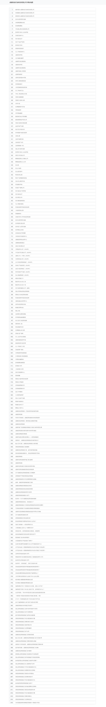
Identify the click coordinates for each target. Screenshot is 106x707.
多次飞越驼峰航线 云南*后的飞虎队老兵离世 (26, 602)
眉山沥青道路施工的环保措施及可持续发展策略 (27, 657)
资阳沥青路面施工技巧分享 (22, 631)
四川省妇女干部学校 (20, 191)
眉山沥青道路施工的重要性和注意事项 (25, 670)
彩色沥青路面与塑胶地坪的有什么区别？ (25, 521)
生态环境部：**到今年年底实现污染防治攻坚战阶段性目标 (30, 592)
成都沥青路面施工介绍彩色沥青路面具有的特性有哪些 (29, 505)
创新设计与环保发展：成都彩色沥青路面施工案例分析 (29, 644)
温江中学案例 (18, 392)
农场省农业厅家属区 (20, 233)
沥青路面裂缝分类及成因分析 (22, 518)
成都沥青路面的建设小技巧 (22, 495)
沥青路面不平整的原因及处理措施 (24, 476)
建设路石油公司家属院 (21, 116)
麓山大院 (17, 311)
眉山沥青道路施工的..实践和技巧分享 (24, 664)
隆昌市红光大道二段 (20, 281)
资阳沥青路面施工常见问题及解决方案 (25, 618)
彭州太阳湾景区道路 (20, 19)
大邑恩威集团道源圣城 (21, 87)
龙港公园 (17, 136)
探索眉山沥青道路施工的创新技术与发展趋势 (27, 654)
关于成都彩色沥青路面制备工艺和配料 (25, 472)
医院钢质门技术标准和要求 (22, 537)
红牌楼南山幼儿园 (20, 330)
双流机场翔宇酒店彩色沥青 (22, 207)
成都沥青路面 (18, 456)
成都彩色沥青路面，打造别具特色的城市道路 (27, 411)
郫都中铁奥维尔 (19, 401)
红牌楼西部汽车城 (20, 107)
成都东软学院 (18, 55)
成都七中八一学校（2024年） (23, 255)
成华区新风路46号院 (20, 77)
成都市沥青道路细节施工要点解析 (24, 460)
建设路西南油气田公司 (21, 119)
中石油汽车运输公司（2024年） (23, 252)
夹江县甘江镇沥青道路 (21, 320)
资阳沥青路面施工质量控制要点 (23, 696)
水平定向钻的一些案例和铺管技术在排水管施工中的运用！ (30, 547)
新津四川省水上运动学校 (21, 32)
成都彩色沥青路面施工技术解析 (23, 651)
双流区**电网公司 (19, 187)
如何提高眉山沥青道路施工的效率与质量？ (26, 660)
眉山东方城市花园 (20, 149)
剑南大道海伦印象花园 (21, 123)
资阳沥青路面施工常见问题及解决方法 (25, 680)
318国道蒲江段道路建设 (21, 356)
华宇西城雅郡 (18, 113)
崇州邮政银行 (18, 84)
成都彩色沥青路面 (20, 424)
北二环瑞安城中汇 (20, 51)
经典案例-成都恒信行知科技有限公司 (24, 13)
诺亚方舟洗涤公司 (20, 155)
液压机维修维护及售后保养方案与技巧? (25, 534)
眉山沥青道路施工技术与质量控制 (24, 612)
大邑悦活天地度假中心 (21, 236)
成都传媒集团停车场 (20, 340)
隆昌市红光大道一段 (20, 285)
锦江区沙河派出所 (20, 129)
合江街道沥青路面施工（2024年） (24, 262)
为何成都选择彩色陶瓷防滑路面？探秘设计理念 (27, 702)
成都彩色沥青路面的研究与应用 (23, 492)
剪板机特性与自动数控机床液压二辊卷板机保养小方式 (29, 557)
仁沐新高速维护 (19, 395)
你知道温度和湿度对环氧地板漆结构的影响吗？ (27, 566)
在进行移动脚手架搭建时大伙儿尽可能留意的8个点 (28, 544)
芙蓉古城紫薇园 (19, 97)
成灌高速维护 (18, 74)
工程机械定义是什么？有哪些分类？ (24, 528)
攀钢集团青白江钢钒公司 (21, 158)
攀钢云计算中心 (19, 408)
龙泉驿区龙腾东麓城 (20, 314)
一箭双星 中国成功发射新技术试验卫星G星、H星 (28, 596)
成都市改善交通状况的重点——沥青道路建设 (27, 437)
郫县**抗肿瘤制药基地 (21, 178)
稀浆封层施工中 (19, 278)
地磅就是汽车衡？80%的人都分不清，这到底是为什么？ (29, 589)
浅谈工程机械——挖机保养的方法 (24, 524)
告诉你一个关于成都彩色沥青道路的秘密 (25, 498)
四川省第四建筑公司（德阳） (22, 288)
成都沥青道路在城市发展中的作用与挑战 (25, 430)
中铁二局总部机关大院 (21, 94)
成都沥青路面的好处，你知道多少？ (24, 502)
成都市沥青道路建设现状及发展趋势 (24, 469)
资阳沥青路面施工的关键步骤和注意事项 (25, 686)
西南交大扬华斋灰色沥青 (21, 379)
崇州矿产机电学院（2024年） (23, 265)
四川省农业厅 (18, 39)
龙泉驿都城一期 (19, 145)
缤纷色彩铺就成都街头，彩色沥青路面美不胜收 (27, 453)
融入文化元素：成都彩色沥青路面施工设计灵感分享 (28, 638)
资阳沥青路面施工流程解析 (22, 447)
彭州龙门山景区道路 (20, 226)
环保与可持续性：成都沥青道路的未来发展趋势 (27, 417)
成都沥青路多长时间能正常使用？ (24, 605)
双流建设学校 (18, 184)
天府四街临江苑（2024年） (22, 259)
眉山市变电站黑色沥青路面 (22, 291)
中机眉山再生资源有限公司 (22, 29)
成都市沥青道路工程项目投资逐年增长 (25, 466)
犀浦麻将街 (18, 213)
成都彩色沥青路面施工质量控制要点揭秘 (25, 641)
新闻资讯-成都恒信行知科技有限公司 (24, 16)
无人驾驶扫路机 (19, 204)
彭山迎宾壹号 (18, 171)
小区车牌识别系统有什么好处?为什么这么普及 (27, 576)
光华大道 (17, 103)
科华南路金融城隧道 (20, 317)
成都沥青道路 (18, 414)
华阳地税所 (18, 110)
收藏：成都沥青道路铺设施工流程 (24, 482)
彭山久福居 (18, 168)
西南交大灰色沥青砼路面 (21, 294)
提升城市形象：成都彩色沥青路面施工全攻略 (27, 647)
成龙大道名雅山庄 (20, 246)
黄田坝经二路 (18, 323)
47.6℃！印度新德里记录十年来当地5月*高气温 (27, 599)
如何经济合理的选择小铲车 (22, 560)
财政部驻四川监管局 (20, 343)
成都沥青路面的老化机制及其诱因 (24, 489)
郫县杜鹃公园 (18, 175)
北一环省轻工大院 (20, 346)
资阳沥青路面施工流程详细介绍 (23, 625)
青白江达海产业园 (20, 398)
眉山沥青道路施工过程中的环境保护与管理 (26, 608)
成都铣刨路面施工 (20, 243)
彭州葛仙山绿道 (19, 230)
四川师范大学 (18, 197)
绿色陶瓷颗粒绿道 (20, 22)
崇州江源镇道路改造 (20, 81)
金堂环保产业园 (19, 126)
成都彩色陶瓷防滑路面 (21, 434)
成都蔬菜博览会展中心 (21, 239)
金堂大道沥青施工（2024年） (23, 268)
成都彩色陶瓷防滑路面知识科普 (23, 485)
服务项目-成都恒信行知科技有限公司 (24, 9)
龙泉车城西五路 (19, 139)
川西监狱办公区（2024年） (22, 249)
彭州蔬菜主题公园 (20, 223)
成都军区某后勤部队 (20, 61)
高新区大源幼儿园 (20, 100)
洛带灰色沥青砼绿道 (20, 304)
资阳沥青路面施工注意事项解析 (23, 628)
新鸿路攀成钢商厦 (20, 362)
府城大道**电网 (19, 333)
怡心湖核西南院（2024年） (22, 275)
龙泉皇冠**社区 (19, 142)
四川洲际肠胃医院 (20, 200)
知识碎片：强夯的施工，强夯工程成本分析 (26, 563)
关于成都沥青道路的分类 (21, 515)
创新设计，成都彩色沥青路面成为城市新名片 (27, 440)
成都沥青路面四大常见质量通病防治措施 (25, 479)
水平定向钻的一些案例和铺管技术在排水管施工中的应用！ (30, 550)
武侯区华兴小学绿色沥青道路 (22, 217)
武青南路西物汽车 (20, 385)
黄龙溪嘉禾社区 (19, 327)
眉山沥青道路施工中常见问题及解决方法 (25, 667)
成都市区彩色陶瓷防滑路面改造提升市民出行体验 (28, 511)
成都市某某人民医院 (20, 71)
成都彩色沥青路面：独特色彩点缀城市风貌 (26, 421)
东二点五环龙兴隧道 (20, 336)
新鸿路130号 (18, 366)
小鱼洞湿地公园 (19, 210)
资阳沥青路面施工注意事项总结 (23, 699)
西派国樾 (17, 375)
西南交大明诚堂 (19, 382)
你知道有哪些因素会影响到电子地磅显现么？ (27, 573)
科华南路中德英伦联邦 (21, 132)
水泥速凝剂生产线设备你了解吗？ (24, 540)
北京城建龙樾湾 (19, 58)
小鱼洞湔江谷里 (19, 369)
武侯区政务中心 (19, 35)
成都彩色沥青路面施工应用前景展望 (24, 634)
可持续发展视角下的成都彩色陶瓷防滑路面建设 (27, 508)
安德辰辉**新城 (19, 349)
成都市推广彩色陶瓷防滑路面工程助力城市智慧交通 (28, 427)
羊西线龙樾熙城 (19, 359)
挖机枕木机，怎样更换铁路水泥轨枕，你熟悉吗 (27, 531)
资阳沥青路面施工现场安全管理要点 (24, 673)
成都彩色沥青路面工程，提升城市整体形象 (26, 450)
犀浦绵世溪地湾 (19, 48)
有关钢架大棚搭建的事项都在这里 (24, 583)
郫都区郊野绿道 (19, 307)
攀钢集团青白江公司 (20, 162)
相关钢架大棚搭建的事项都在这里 (24, 579)
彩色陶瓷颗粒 (18, 26)
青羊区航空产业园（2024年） (23, 272)
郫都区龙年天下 (19, 404)
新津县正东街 (18, 45)
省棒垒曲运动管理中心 (21, 301)
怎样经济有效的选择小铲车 (22, 553)
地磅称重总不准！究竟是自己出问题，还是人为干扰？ (29, 586)
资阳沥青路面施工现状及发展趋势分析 (25, 689)
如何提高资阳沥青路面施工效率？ (24, 683)
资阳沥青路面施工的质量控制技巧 (24, 676)
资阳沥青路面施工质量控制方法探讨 (24, 621)
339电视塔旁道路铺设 (21, 353)
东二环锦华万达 (19, 90)
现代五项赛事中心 (20, 372)
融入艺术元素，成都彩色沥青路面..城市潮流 (26, 443)
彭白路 (17, 165)
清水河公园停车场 (20, 181)
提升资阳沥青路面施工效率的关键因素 (25, 615)
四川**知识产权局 (19, 42)
